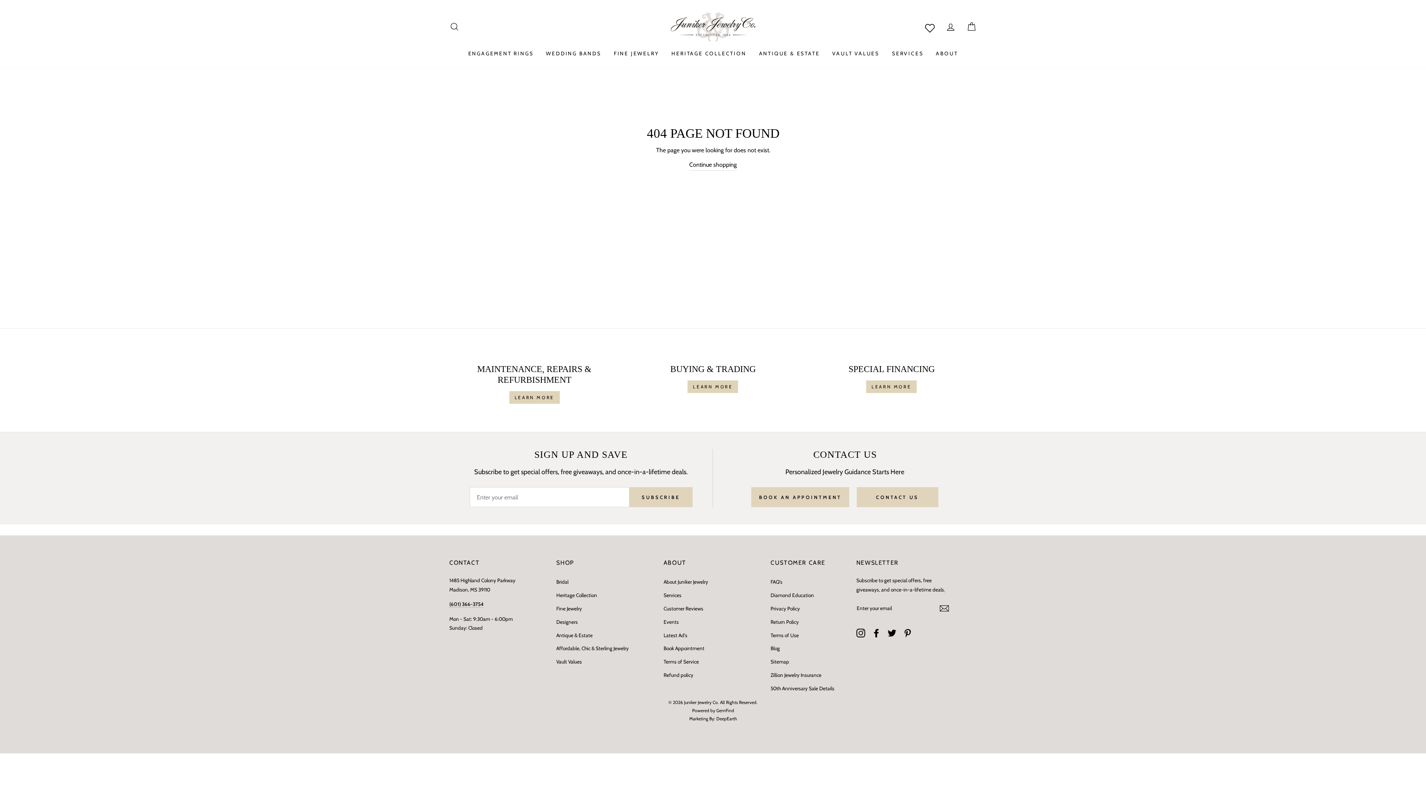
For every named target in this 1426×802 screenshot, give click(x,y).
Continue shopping (713, 164)
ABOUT (947, 53)
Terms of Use (785, 635)
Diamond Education (792, 595)
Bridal (562, 582)
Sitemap (780, 662)
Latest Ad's (675, 635)
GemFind (725, 710)
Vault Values (569, 662)
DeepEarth (726, 718)
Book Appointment (684, 648)
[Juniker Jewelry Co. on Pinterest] (907, 633)
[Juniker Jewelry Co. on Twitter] (892, 633)
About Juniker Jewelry (686, 582)
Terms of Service (681, 662)
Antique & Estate (574, 635)
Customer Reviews (683, 609)
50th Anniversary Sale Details (802, 688)
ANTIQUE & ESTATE (789, 53)
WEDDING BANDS (573, 53)
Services (672, 595)
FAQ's (776, 582)
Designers (567, 622)
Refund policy (678, 675)
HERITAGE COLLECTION (708, 53)
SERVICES (907, 53)
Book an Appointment (800, 497)
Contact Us (897, 497)
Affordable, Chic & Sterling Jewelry (592, 648)
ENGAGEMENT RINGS (501, 53)
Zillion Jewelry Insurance (796, 675)
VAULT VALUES (855, 53)
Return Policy (785, 622)
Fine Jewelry (569, 609)
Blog (775, 648)
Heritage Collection (576, 595)
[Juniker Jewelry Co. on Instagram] (860, 633)
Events (671, 622)
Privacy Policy (785, 609)
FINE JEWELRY (636, 53)
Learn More (534, 397)
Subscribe (661, 497)
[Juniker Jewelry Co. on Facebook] (876, 633)
